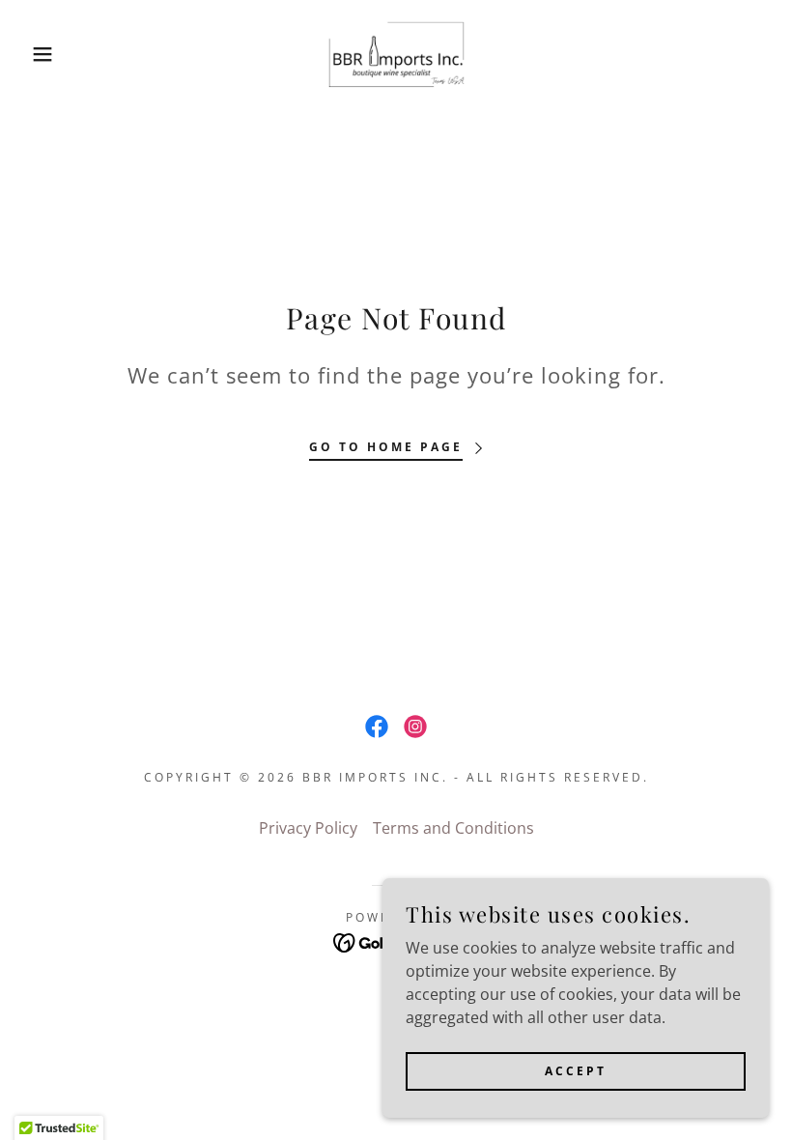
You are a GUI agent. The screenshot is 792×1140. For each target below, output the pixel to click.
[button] (39, 54)
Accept (576, 1071)
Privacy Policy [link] (308, 828)
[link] (396, 54)
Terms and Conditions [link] (453, 828)
